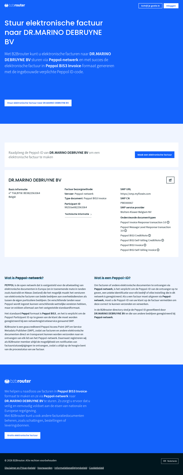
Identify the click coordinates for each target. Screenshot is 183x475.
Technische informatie (77, 214)
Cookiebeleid (96, 467)
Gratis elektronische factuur (22, 435)
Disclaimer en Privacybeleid (20, 467)
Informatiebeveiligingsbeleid (70, 467)
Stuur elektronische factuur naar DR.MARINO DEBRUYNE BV (38, 102)
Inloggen (171, 5)
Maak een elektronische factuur (155, 154)
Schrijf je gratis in (150, 5)
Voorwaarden (44, 467)
